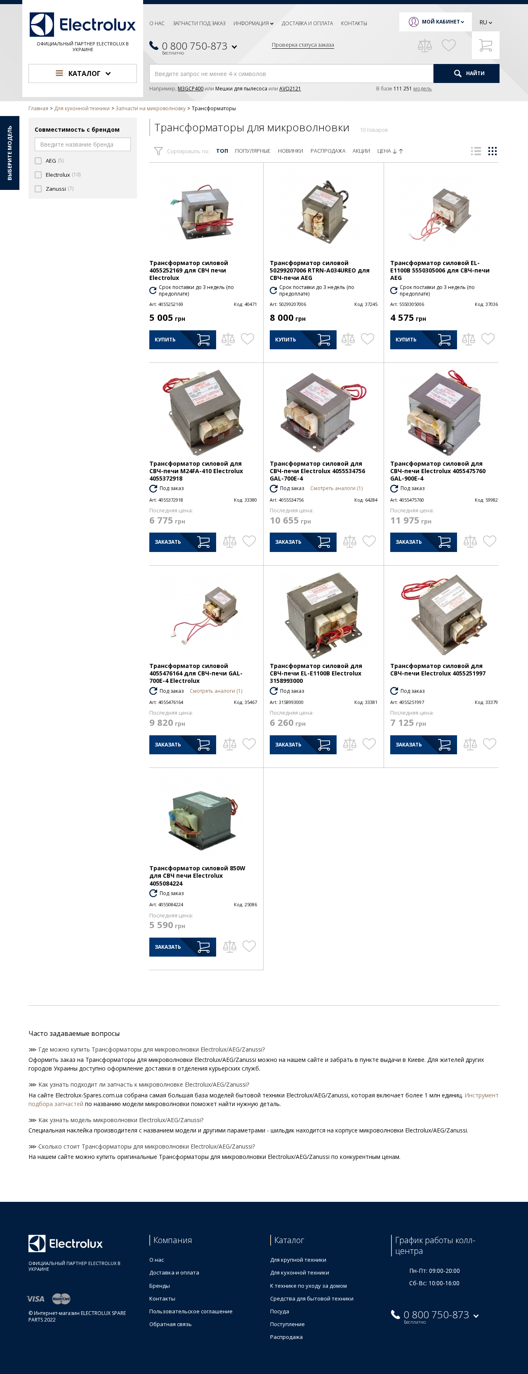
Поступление (287, 1324)
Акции (361, 150)
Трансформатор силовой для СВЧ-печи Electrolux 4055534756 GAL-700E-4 (317, 471)
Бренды (159, 1285)
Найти (475, 73)
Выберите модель (9, 153)
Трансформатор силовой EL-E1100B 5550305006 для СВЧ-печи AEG (440, 270)
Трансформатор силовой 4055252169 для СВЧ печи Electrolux (188, 270)
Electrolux (58, 174)
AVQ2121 (290, 88)
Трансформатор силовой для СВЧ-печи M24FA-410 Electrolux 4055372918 (196, 471)
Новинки (290, 150)
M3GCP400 (190, 88)
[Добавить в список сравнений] (228, 338)
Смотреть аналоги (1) (336, 488)
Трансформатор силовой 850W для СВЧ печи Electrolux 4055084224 (197, 875)
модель (422, 88)
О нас (157, 23)
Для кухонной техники (299, 1272)
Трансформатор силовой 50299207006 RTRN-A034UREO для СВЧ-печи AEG (320, 270)
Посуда (279, 1311)
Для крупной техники (298, 1259)
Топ (222, 150)
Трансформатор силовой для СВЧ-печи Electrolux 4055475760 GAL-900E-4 (438, 471)
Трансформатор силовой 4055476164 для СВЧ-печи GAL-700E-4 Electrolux (196, 673)
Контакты (354, 23)
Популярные (253, 150)
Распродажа (328, 150)
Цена (384, 150)
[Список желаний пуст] (449, 45)
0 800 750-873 (195, 45)
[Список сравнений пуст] (425, 45)
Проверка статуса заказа (303, 44)
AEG (51, 160)
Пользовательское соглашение (191, 1311)
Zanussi (56, 188)
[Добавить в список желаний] (247, 338)
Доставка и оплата (307, 23)
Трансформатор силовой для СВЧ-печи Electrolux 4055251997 (438, 669)
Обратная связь (170, 1324)
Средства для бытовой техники (312, 1298)
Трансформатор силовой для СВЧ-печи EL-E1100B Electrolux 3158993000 (316, 673)
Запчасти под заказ (199, 23)
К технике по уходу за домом (308, 1285)
